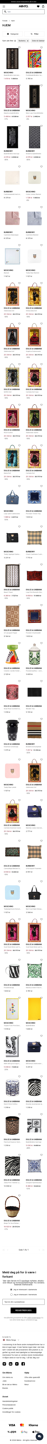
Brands (5, 1388)
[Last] (43, 1250)
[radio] (11, 1289)
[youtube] (17, 1364)
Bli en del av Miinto (9, 1384)
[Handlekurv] (43, 6)
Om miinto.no (7, 1377)
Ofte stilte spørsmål (32, 1377)
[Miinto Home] (23, 6)
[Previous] (7, 1249)
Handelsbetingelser (10, 1401)
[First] (3, 1250)
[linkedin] (11, 1364)
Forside (4, 20)
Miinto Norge (11, 1340)
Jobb (4, 1381)
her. (36, 1320)
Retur (26, 1384)
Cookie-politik (7, 1408)
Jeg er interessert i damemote (25, 1290)
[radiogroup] (23, 1292)
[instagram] (4, 1364)
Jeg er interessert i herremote (25, 1295)
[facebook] (23, 1364)
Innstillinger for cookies (11, 1412)
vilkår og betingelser (34, 1317)
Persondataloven (9, 1405)
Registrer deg (23, 1310)
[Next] (39, 1249)
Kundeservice (29, 1381)
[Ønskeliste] (38, 6)
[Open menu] (4, 6)
